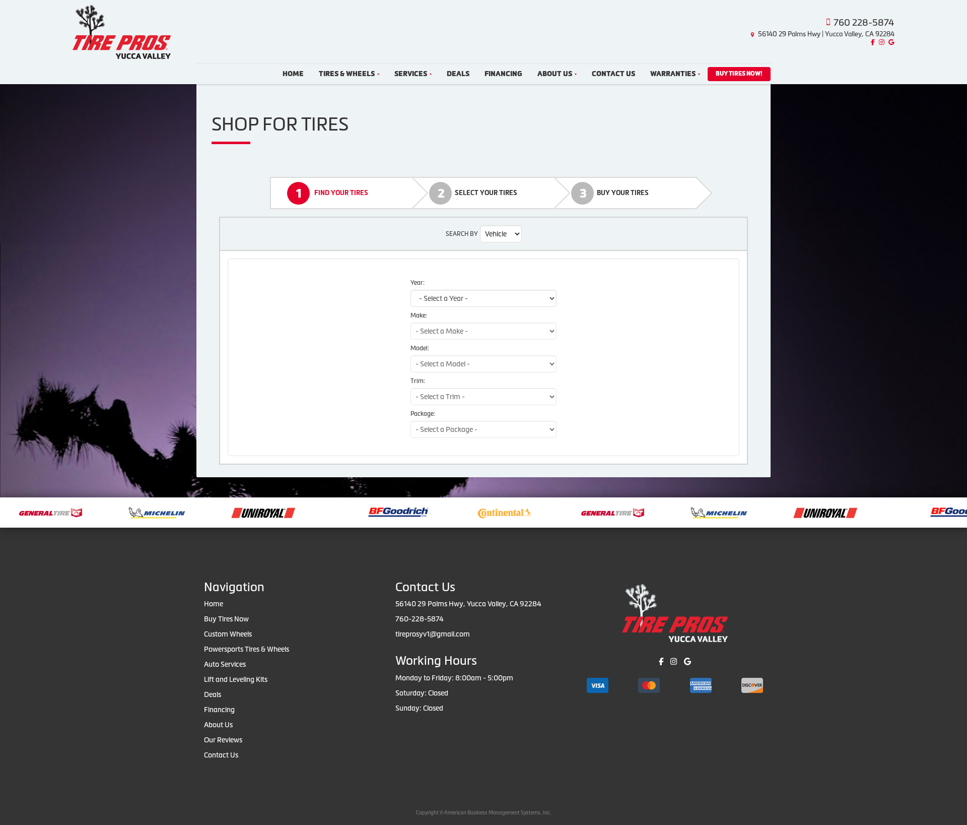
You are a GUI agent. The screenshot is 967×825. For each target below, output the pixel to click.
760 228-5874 (864, 22)
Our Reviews (223, 740)
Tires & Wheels (347, 74)
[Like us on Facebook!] (871, 42)
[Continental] (477, 511)
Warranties (673, 74)
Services (410, 74)
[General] (585, 511)
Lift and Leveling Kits (235, 679)
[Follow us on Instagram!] (880, 42)
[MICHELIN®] (129, 511)
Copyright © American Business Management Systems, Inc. (483, 812)
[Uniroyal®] (235, 511)
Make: (418, 315)
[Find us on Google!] (890, 42)
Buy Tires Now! (739, 73)
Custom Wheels (228, 634)
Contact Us (613, 74)
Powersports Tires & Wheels (246, 649)
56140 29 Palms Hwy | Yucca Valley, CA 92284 (826, 34)
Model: (419, 348)
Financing (503, 74)
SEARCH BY (462, 233)
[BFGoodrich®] (370, 511)
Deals (458, 74)
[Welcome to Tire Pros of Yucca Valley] (122, 30)
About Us (554, 74)
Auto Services (225, 664)
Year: (417, 282)
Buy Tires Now (226, 619)
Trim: (417, 381)
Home (293, 74)
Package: (422, 413)
